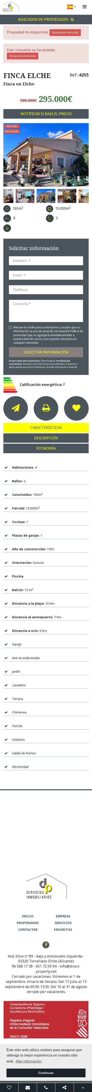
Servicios (63, 923)
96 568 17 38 (22, 966)
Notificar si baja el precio (46, 113)
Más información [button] (29, 1061)
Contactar (28, 929)
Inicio (27, 916)
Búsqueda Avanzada (65, 32)
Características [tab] (46, 427)
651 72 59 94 (46, 966)
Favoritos (63, 929)
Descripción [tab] (46, 438)
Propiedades (28, 923)
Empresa (63, 916)
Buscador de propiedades (43, 19)
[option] (46, 155)
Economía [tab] (46, 448)
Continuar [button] (46, 1073)
